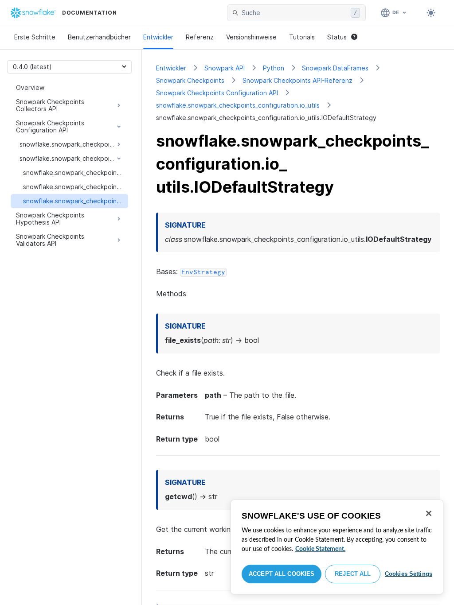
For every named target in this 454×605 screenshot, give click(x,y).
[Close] (428, 513)
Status (337, 37)
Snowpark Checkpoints (190, 80)
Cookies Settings (408, 573)
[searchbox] (294, 13)
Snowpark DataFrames (335, 68)
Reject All (353, 573)
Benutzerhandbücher (99, 37)
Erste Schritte (34, 37)
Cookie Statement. (320, 549)
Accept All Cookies (281, 573)
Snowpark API (224, 68)
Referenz (200, 37)
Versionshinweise (251, 37)
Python (273, 68)
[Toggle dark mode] (431, 13)
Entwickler (158, 37)
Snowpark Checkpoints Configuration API (217, 93)
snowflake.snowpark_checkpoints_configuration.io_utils (238, 105)
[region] (337, 547)
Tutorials (302, 37)
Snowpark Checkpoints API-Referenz (297, 80)
